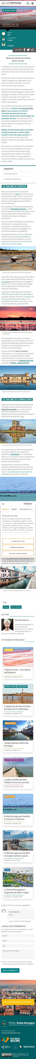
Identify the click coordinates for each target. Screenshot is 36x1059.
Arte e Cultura (9, 796)
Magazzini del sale (26, 361)
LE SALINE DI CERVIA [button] (10, 174)
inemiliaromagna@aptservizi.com (10, 1033)
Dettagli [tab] (14, 509)
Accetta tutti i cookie (18, 541)
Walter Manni (8, 750)
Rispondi (28, 921)
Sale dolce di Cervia (18, 209)
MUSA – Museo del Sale (20, 363)
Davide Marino (6, 24)
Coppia (10, 40)
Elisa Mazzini (8, 713)
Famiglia (10, 46)
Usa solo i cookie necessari (18, 553)
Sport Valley (19, 760)
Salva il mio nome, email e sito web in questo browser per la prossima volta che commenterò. (18, 963)
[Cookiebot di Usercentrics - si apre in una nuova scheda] (26, 504)
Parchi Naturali (16, 607)
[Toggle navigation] (32, 3)
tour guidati (5, 282)
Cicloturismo (9, 760)
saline (18, 194)
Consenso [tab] (5, 509)
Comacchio (15, 454)
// (17, 921)
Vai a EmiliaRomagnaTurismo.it (18, 1002)
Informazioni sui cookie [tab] (27, 509)
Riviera (7, 833)
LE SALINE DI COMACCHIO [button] (12, 179)
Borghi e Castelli (10, 723)
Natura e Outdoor (10, 10)
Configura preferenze (17, 547)
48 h (9, 35)
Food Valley (8, 650)
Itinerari (6, 607)
